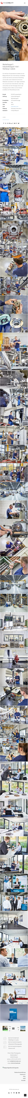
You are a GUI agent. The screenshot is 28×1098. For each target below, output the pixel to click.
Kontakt (23, 1080)
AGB (24, 1078)
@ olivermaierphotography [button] (15, 1042)
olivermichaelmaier (15, 1063)
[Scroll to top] (25, 1095)
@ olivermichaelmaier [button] (13, 1038)
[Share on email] (18, 123)
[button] (24, 3)
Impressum (22, 1074)
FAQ (24, 1076)
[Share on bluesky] (15, 123)
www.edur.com (14, 106)
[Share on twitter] (5, 123)
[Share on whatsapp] (13, 123)
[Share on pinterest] (9, 123)
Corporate (14, 56)
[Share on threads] (7, 123)
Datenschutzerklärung (19, 1072)
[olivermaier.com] (7, 3)
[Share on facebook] (3, 123)
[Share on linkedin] (11, 123)
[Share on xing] (17, 123)
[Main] (14, 1028)
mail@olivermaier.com (15, 1061)
